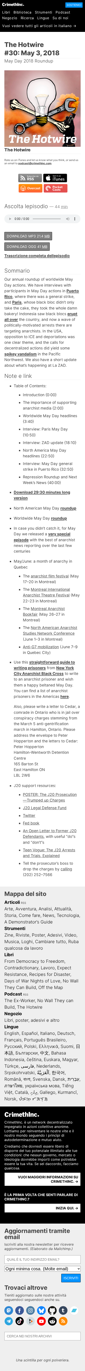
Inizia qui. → (67, 1208)
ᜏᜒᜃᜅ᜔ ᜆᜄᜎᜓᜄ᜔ (33, 1098)
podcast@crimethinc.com (34, 163)
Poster (38, 935)
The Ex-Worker (19, 1000)
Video (70, 935)
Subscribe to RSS (30, 178)
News (48, 915)
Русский (13, 1046)
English (11, 1033)
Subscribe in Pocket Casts (56, 188)
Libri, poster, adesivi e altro (32, 1020)
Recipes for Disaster (49, 974)
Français (13, 1040)
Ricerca (27, 18)
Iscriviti (71, 1278)
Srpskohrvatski (19, 1072)
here (64, 696)
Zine (8, 935)
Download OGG (27, 246)
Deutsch (65, 1033)
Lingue (43, 18)
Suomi (67, 1046)
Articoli (12, 902)
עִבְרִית (73, 1079)
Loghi (27, 941)
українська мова (42, 1085)
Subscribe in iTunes (55, 178)
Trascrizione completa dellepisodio (37, 255)
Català (21, 1092)
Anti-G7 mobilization (41, 647)
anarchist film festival (50, 576)
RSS (23, 902)
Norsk (10, 1098)
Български (26, 1053)
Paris (17, 302)
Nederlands (48, 1066)
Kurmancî (67, 1092)
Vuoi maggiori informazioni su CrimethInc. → (48, 1179)
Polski (30, 1046)
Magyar (69, 1059)
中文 (44, 1053)
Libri (6, 12)
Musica (11, 941)
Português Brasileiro (45, 1040)
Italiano (47, 1033)
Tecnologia (68, 915)
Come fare (29, 915)
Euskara (52, 1059)
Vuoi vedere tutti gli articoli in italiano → (39, 26)
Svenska (41, 1079)
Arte (8, 908)
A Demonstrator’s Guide (28, 922)
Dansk (59, 1079)
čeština (34, 1059)
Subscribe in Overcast (30, 188)
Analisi (45, 908)
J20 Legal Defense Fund (44, 808)
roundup (68, 508)
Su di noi (60, 18)
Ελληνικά (48, 1046)
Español (30, 1033)
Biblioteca (23, 12)
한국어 (58, 1072)
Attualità (62, 908)
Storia (10, 915)
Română (12, 1079)
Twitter (29, 815)
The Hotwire (29, 1007)
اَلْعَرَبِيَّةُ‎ (43, 1072)
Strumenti (43, 12)
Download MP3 (28, 236)
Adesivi (54, 935)
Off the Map (50, 987)
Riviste (22, 935)
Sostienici (74, 5)
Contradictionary (21, 967)
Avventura (25, 908)
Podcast (63, 12)
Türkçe (11, 1066)
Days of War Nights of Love (32, 981)
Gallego (47, 1092)
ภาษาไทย (13, 1085)
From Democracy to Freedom (34, 961)
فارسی (27, 1066)
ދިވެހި (33, 1092)
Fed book (31, 823)
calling (66, 869)
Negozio (9, 18)
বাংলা (26, 1079)
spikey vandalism (20, 354)
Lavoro (48, 967)
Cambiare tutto (50, 941)
